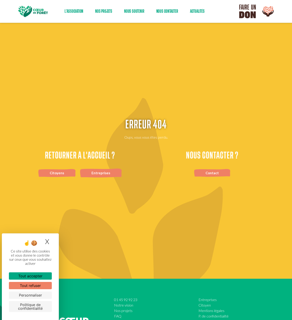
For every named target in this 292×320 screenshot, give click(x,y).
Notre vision (123, 305)
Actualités (197, 11)
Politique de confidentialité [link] (30, 306)
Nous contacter (167, 11)
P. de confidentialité (213, 316)
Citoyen (204, 305)
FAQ (117, 316)
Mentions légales (211, 310)
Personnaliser (30, 295)
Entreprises (207, 299)
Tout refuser (30, 285)
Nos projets (123, 310)
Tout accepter (30, 276)
